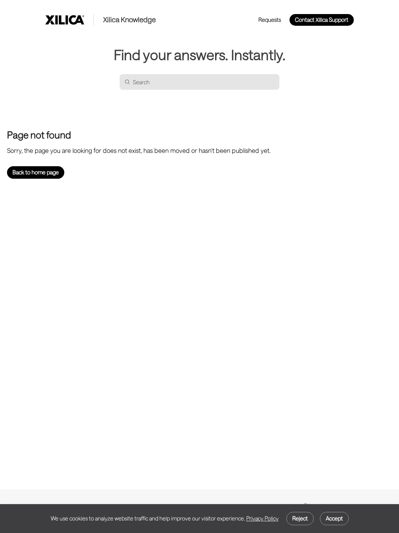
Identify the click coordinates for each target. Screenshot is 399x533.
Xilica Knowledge (129, 20)
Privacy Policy (262, 518)
